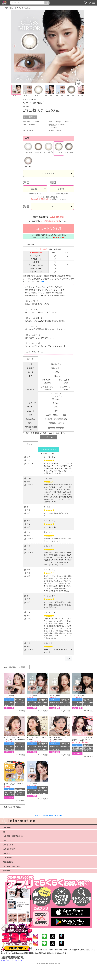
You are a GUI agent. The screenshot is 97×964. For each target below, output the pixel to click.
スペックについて (48, 437)
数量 (26, 206)
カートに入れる (51, 228)
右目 (53, 182)
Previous (9, 91)
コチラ (41, 281)
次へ (68, 658)
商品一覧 (13, 8)
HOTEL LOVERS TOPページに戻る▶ (48, 815)
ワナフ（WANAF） (25, 8)
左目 (26, 182)
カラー (28, 138)
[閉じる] (30, 920)
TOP (6, 8)
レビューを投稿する (48, 449)
